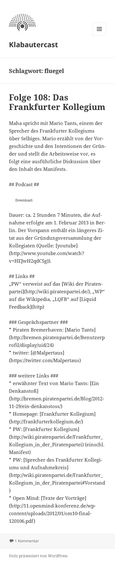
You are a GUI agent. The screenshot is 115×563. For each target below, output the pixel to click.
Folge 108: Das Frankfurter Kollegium (57, 102)
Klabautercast (33, 44)
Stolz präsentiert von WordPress (38, 556)
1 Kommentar (27, 541)
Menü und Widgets (99, 35)
